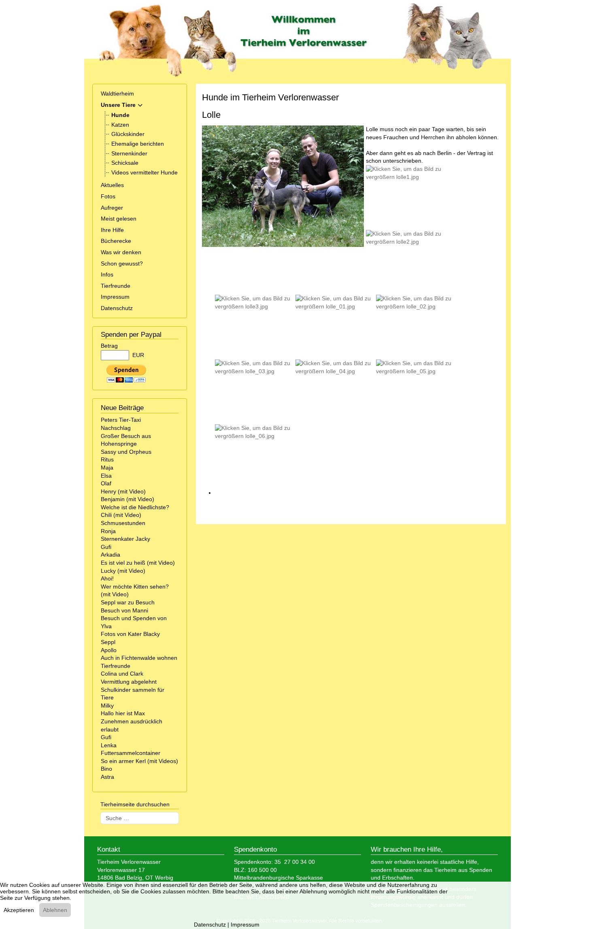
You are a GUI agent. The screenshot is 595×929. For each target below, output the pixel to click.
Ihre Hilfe (112, 230)
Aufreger (112, 207)
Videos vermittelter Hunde (144, 172)
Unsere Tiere (118, 105)
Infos (107, 274)
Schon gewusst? (122, 263)
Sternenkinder (129, 153)
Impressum (115, 296)
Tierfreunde (115, 286)
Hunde (120, 115)
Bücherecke (116, 241)
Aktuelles (112, 185)
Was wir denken (121, 252)
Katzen (120, 124)
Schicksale (124, 162)
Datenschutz (117, 308)
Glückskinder (127, 134)
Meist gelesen (118, 218)
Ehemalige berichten (137, 143)
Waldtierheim (117, 93)
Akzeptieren (19, 910)
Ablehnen (55, 910)
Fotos (108, 196)
